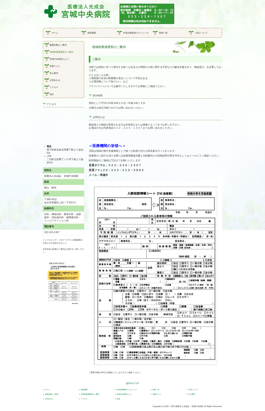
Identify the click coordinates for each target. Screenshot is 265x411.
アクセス (54, 87)
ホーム (55, 33)
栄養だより (55, 66)
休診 (52, 94)
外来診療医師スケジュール (136, 33)
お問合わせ (55, 80)
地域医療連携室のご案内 (61, 52)
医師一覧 (163, 33)
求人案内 (54, 73)
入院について (201, 33)
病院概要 (91, 33)
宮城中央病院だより (59, 59)
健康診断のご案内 (58, 45)
